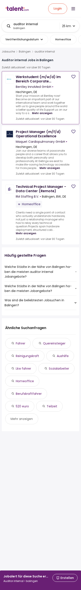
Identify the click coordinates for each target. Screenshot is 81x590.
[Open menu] (73, 8)
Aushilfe (63, 356)
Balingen (25, 51)
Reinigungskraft (27, 356)
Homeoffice (25, 381)
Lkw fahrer (23, 368)
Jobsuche (8, 51)
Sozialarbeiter (59, 368)
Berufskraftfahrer (29, 394)
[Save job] (73, 77)
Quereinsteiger (54, 343)
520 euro (22, 406)
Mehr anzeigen (42, 113)
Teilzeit (52, 406)
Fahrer (20, 343)
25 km (66, 26)
